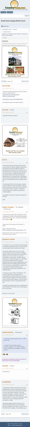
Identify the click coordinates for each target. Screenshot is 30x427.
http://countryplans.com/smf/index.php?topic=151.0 (14, 230)
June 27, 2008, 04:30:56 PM (8, 334)
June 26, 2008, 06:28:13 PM (8, 88)
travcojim (7, 86)
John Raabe (10, 34)
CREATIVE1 (7, 382)
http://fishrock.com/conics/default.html (13, 99)
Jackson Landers (9, 239)
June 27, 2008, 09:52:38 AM (8, 211)
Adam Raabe (9, 35)
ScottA (6, 110)
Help (9, 423)
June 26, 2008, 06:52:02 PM (8, 112)
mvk (5, 160)
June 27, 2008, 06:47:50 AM (8, 162)
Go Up (3, 414)
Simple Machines (19, 425)
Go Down (4, 81)
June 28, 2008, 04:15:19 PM (8, 384)
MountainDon (24, 34)
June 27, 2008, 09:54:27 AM (8, 241)
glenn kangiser (17, 34)
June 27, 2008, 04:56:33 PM (8, 368)
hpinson (4, 35)
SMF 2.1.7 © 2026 (11, 425)
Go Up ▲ (21, 423)
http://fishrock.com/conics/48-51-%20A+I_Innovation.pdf (11, 95)
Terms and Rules (14, 423)
